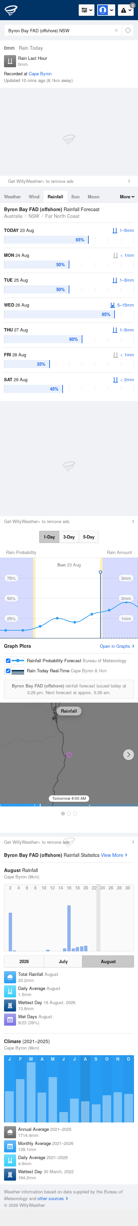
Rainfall (55, 196)
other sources (51, 1198)
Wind (34, 196)
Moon (93, 196)
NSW (33, 215)
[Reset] (116, 30)
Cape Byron (40, 73)
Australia (13, 215)
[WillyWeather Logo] (15, 10)
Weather (12, 196)
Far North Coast (62, 215)
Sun (75, 196)
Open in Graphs (115, 646)
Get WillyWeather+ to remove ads (41, 181)
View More (112, 855)
